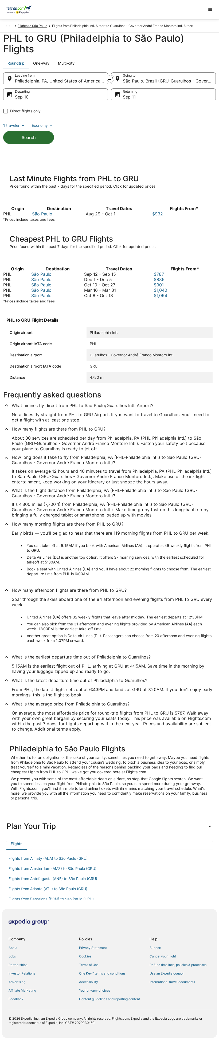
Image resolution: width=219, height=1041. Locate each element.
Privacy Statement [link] (93, 948)
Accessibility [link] (88, 982)
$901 (159, 284)
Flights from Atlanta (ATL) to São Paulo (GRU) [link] (48, 888)
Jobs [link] (12, 956)
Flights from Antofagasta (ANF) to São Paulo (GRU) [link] (53, 878)
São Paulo (42, 213)
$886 (159, 279)
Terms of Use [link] (89, 965)
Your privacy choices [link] (94, 990)
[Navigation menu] (210, 9)
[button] (109, 826)
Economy (40, 125)
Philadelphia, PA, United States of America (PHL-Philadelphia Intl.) (61, 81)
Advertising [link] (17, 982)
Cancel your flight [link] (163, 956)
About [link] (13, 948)
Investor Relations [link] (22, 973)
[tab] (16, 63)
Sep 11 (129, 97)
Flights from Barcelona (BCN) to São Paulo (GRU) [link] (51, 899)
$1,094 (160, 295)
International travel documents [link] (172, 982)
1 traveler (11, 125)
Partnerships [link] (18, 965)
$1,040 (160, 290)
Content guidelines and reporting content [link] (109, 999)
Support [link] (155, 948)
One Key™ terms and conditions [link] (102, 973)
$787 (159, 274)
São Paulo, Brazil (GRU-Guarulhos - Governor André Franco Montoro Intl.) (169, 81)
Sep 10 (22, 97)
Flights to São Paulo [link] (32, 26)
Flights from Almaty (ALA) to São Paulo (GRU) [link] (48, 858)
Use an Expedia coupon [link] (167, 973)
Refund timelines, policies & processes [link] (178, 965)
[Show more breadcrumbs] (8, 26)
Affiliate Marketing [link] (22, 990)
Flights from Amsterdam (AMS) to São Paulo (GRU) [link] (52, 868)
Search (29, 137)
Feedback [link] (16, 999)
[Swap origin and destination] (110, 78)
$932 (157, 213)
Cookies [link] (85, 956)
